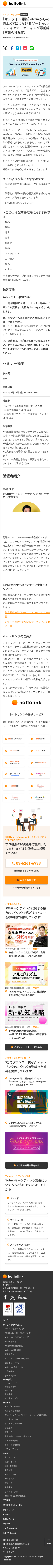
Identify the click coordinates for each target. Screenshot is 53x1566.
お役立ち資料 (10, 1386)
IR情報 (6, 1453)
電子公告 (8, 1483)
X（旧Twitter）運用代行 (14, 1345)
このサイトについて (11, 1547)
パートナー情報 (11, 1440)
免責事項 (8, 1487)
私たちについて (11, 1457)
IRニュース (9, 1478)
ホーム (6, 1320)
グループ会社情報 (12, 1444)
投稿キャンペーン (12, 1362)
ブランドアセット (12, 1449)
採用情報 (6, 1500)
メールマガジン (11, 1398)
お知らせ (6, 1514)
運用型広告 (9, 1354)
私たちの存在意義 (12, 1410)
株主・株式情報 (11, 1465)
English (6, 1523)
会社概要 (8, 1427)
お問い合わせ (8, 1519)
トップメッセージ (12, 1406)
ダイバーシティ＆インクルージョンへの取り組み (26, 1415)
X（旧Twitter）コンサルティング (18, 1332)
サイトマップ (8, 1551)
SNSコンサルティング (14, 1328)
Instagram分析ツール (14, 1367)
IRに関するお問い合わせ (15, 1495)
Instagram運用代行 (13, 1350)
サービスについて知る (12, 1324)
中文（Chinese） (9, 1533)
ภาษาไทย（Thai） (10, 1528)
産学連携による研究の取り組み (18, 1436)
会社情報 (6, 1402)
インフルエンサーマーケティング (19, 1358)
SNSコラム (9, 1390)
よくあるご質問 (11, 1491)
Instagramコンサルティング (17, 1337)
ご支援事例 (9, 1371)
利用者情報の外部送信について (16, 1543)
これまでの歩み (11, 1419)
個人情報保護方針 (10, 1540)
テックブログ (8, 1509)
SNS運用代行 (10, 1341)
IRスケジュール (11, 1474)
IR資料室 (8, 1470)
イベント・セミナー (13, 1383)
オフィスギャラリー (13, 1423)
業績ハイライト (11, 1461)
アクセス (8, 1431)
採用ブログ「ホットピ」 (12, 1504)
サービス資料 (10, 1375)
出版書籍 (8, 1394)
